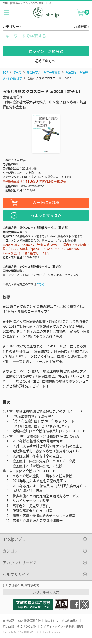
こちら (40, 284)
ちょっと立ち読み (46, 215)
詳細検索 (81, 26)
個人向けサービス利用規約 (61, 621)
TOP (5, 72)
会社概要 (8, 621)
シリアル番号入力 (46, 591)
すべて (17, 72)
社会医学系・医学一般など (43, 72)
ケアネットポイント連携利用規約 (62, 626)
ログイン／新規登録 (46, 51)
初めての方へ (45, 60)
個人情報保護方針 (29, 621)
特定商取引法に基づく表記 (19, 626)
